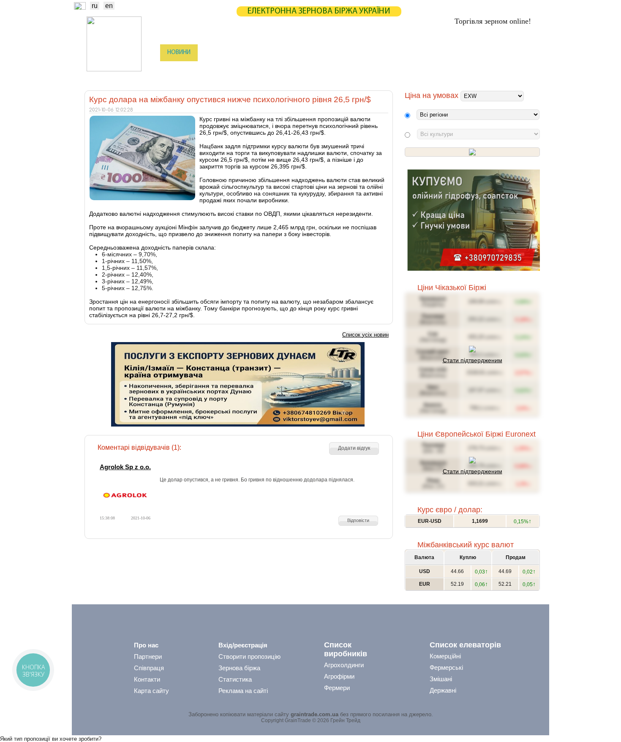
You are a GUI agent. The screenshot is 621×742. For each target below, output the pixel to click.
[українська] (80, 7)
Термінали (388, 69)
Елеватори (264, 69)
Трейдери (180, 69)
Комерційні (445, 656)
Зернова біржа (239, 667)
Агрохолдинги (344, 665)
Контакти (147, 679)
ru (95, 5)
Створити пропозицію (249, 656)
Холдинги (430, 69)
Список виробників (345, 649)
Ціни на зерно (427, 52)
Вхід (525, 53)
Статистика (252, 52)
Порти (350, 69)
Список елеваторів (465, 645)
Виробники (221, 69)
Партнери (379, 52)
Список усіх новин (365, 335)
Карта (292, 52)
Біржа (212, 52)
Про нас (146, 645)
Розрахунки (333, 52)
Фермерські (446, 667)
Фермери (337, 687)
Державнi (443, 690)
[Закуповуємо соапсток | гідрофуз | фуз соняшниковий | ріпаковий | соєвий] (473, 269)
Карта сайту (151, 690)
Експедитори (310, 69)
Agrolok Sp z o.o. (125, 466)
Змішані (441, 678)
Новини (179, 52)
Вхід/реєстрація (242, 645)
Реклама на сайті (243, 690)
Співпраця (149, 667)
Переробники (475, 69)
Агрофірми (339, 676)
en (109, 5)
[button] (354, 448)
